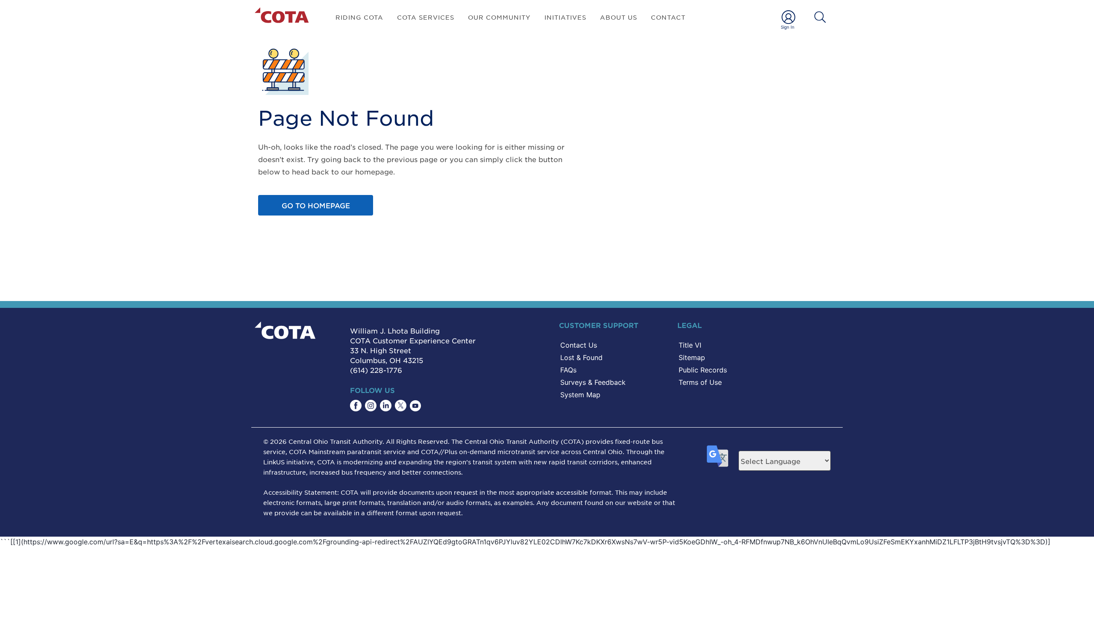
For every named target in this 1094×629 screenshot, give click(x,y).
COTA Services (425, 17)
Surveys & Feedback (593, 382)
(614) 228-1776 (376, 370)
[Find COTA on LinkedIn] (385, 405)
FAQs (568, 370)
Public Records (703, 370)
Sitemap (692, 357)
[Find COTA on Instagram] (370, 405)
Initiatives (565, 17)
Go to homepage (316, 205)
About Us (618, 17)
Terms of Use (700, 382)
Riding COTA (359, 17)
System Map (580, 394)
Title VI (690, 345)
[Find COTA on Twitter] (400, 405)
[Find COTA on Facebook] (356, 405)
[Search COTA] (820, 17)
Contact (668, 17)
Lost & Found (581, 357)
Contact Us (578, 345)
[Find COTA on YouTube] (415, 405)
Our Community (499, 17)
